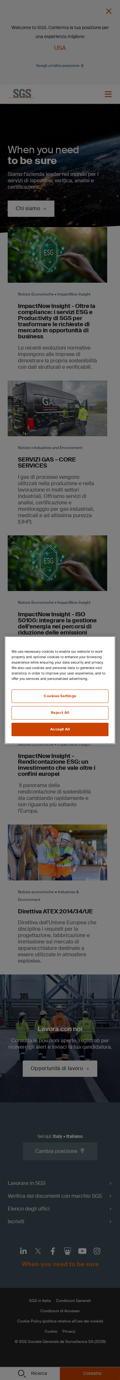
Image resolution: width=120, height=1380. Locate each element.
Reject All (60, 712)
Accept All (60, 729)
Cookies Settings (60, 696)
